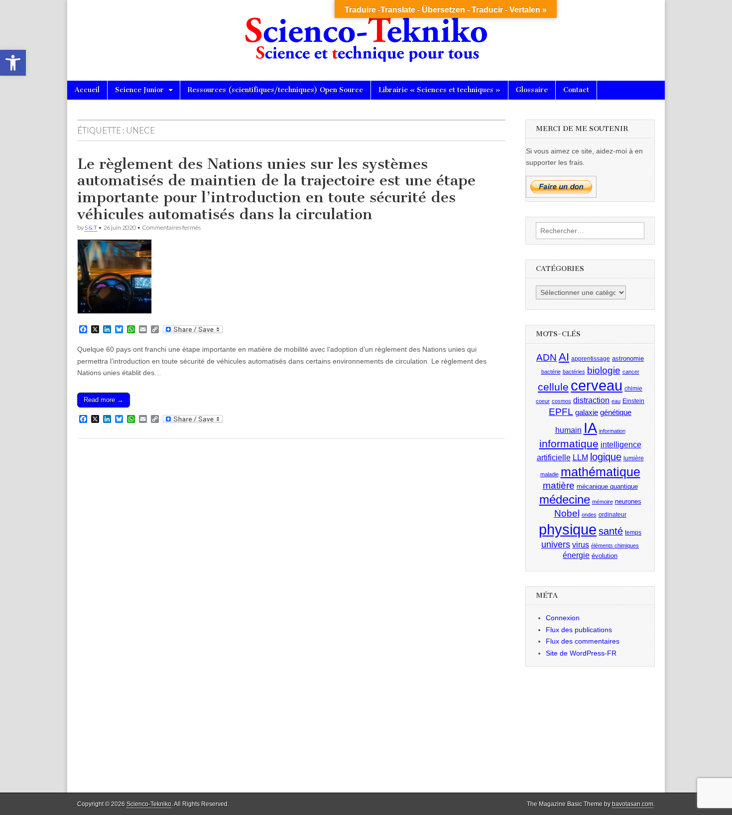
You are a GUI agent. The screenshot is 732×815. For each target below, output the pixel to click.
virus (580, 545)
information (612, 431)
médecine (564, 499)
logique (605, 456)
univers (555, 544)
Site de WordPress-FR (581, 653)
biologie (603, 370)
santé (611, 531)
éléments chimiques (615, 545)
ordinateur (612, 514)
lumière (633, 458)
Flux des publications (579, 630)
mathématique (600, 472)
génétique (615, 412)
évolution (604, 555)
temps (633, 532)
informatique (569, 444)
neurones (628, 501)
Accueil (87, 90)
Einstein (633, 401)
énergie (576, 555)
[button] (13, 63)
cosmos (561, 401)
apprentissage (590, 358)
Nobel (567, 513)
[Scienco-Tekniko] (366, 33)
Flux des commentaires (582, 641)
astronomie (628, 358)
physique (568, 529)
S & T (91, 227)
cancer (630, 372)
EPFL (561, 412)
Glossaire (532, 90)
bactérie (551, 372)
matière (559, 485)
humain (568, 430)
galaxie (586, 412)
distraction (591, 400)
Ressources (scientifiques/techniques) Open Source (275, 90)
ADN (546, 357)
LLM (580, 457)
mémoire (602, 502)
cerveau (596, 386)
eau (615, 401)
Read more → (103, 400)
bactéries (574, 372)
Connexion (563, 618)
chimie (633, 388)
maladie (549, 474)
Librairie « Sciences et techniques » (439, 90)
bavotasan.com (632, 804)
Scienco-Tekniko (148, 804)
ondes (589, 515)
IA (590, 427)
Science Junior (139, 90)
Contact (576, 90)
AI (564, 357)
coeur (543, 401)
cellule (553, 387)
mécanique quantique (607, 486)
